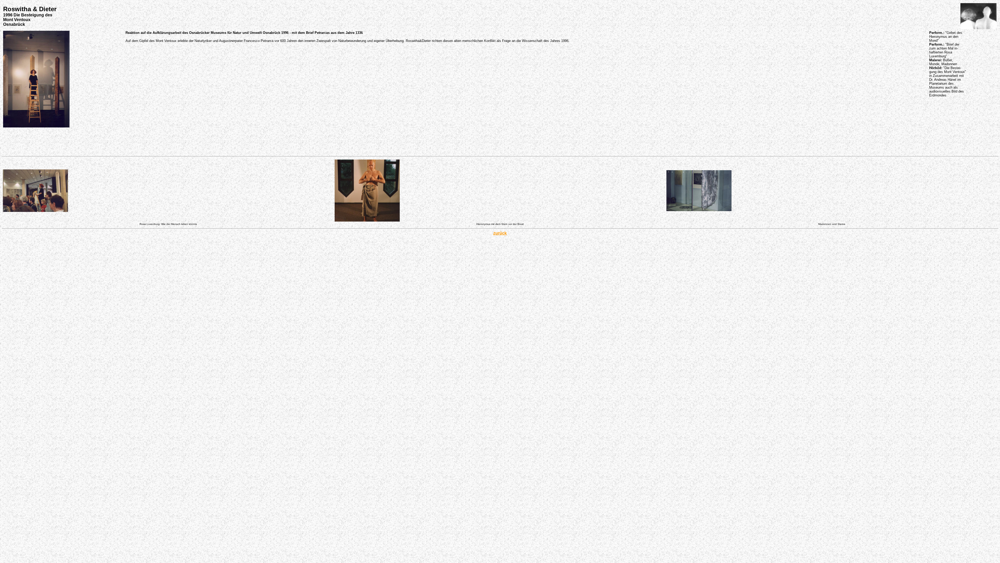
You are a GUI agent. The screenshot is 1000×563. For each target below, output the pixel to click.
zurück (500, 233)
